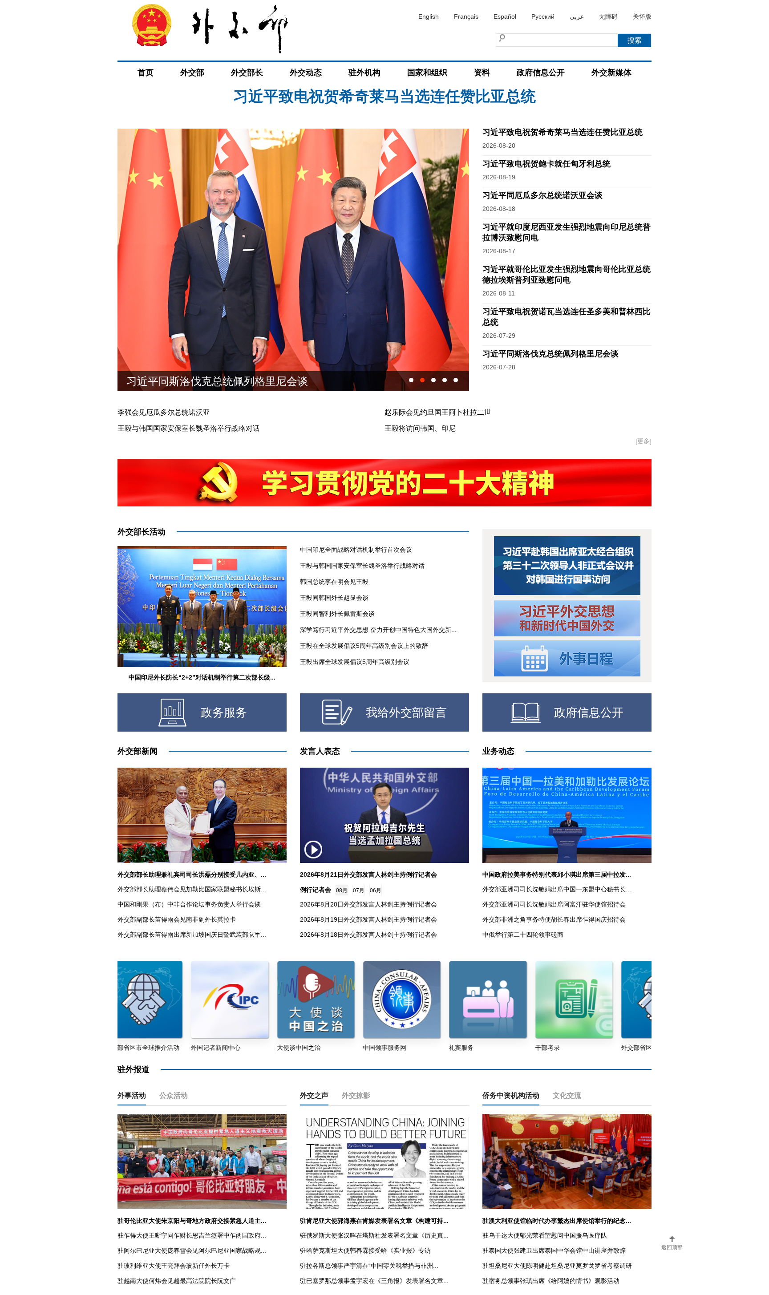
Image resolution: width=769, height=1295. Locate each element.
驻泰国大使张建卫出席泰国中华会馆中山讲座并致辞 (554, 1250)
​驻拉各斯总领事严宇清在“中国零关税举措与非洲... (369, 1265)
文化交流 (567, 1095)
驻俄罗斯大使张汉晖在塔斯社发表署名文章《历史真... (374, 1235)
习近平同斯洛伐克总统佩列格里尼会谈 (550, 353)
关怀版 (642, 16)
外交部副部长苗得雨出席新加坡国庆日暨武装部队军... (191, 934)
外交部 (192, 72)
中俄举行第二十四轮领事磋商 (522, 934)
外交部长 (247, 72)
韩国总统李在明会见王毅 (334, 581)
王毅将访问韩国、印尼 (420, 428)
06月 (375, 890)
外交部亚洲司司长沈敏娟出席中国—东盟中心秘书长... (556, 889)
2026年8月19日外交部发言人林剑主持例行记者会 (368, 919)
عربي (577, 16)
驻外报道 (133, 1069)
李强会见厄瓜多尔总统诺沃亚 (163, 412)
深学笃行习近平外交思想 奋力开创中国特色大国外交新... (378, 629)
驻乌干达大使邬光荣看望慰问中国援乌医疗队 (544, 1235)
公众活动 (173, 1095)
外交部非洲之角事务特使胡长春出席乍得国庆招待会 (554, 919)
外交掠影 (356, 1095)
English (428, 16)
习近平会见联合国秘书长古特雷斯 (206, 381)
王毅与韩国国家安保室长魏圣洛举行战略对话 (188, 428)
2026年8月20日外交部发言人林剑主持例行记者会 (368, 904)
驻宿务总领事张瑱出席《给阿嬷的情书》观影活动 (550, 1280)
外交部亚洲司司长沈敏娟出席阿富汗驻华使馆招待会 (554, 904)
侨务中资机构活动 (510, 1095)
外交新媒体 (611, 72)
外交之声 (314, 1095)
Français (466, 16)
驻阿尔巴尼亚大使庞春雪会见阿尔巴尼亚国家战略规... (191, 1250)
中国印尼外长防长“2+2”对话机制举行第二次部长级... (202, 677)
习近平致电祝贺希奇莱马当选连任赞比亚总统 (562, 132)
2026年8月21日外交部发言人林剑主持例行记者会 (368, 874)
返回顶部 (672, 1247)
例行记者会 (315, 889)
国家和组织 (427, 72)
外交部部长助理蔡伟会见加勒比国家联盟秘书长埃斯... (191, 889)
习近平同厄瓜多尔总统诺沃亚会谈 (542, 195)
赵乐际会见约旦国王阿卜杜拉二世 (437, 412)
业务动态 (498, 751)
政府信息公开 (541, 72)
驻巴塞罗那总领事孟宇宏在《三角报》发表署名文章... (374, 1280)
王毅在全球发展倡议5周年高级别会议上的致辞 (364, 645)
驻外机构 (364, 72)
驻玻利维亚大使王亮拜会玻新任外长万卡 (173, 1265)
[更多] (643, 441)
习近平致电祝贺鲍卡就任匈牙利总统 (384, 99)
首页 (146, 72)
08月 (342, 890)
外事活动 (131, 1095)
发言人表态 (320, 751)
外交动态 (306, 72)
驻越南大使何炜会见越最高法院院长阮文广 (176, 1280)
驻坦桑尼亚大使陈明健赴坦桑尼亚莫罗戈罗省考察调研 (557, 1265)
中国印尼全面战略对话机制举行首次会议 (356, 549)
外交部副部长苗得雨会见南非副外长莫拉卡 (176, 919)
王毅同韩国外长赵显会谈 (334, 597)
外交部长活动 (141, 531)
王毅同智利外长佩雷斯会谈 (337, 613)
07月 (358, 890)
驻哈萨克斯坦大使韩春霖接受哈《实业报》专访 (365, 1250)
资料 (482, 72)
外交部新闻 (137, 751)
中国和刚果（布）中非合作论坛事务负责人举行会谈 (189, 904)
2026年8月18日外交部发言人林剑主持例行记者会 (368, 934)
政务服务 (224, 712)
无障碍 (608, 16)
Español (505, 16)
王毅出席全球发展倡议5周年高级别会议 (354, 661)
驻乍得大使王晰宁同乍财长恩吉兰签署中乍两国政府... (191, 1235)
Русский (542, 16)
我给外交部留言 (406, 712)
